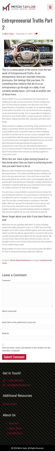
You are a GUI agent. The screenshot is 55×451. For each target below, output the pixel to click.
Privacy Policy (10, 404)
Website (5, 333)
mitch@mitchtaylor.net (18, 385)
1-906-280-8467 (15, 380)
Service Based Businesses (20, 260)
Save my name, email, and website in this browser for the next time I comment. (26, 349)
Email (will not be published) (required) (19, 322)
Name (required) (9, 311)
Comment (6, 280)
